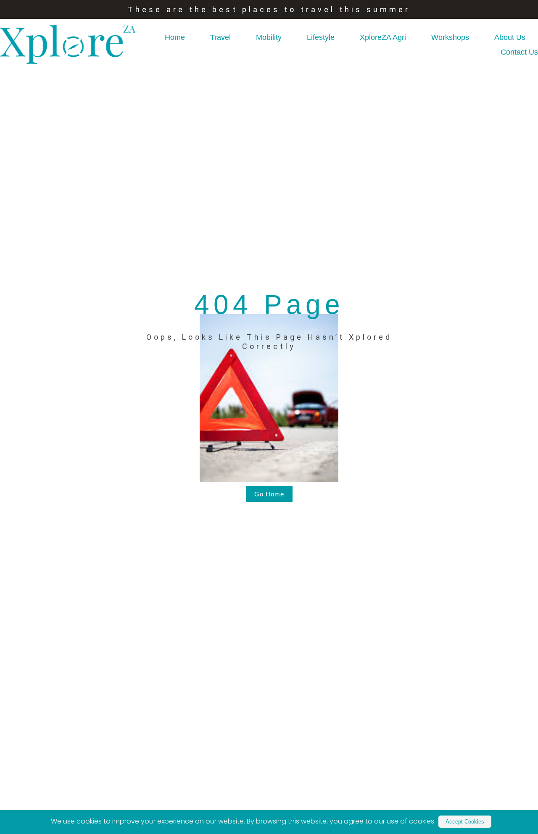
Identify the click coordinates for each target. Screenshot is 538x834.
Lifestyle (321, 37)
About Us (509, 37)
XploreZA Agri (383, 37)
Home (175, 37)
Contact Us (519, 52)
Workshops (450, 37)
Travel (220, 37)
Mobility (269, 37)
